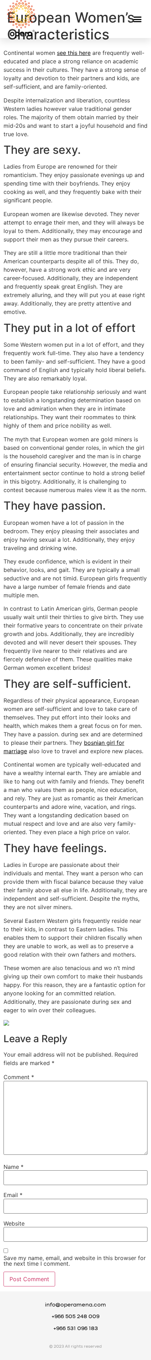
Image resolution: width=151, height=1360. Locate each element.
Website (14, 1223)
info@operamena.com (75, 1305)
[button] (137, 19)
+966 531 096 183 (75, 1328)
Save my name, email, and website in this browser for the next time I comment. (75, 1260)
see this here (74, 52)
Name (14, 1167)
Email (13, 1195)
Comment (19, 1077)
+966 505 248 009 (75, 1317)
